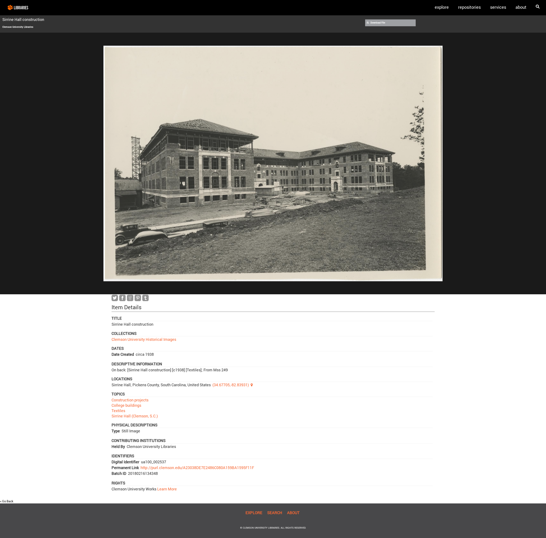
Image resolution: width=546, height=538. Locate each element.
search (274, 512)
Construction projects (130, 399)
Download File (377, 22)
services (498, 7)
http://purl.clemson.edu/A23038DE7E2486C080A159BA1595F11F (197, 467)
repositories (469, 7)
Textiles (118, 410)
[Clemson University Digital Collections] (18, 7)
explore (442, 7)
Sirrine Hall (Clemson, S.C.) (135, 415)
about (521, 7)
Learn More (166, 488)
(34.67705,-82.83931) (230, 384)
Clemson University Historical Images (144, 339)
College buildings (126, 405)
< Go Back (6, 501)
